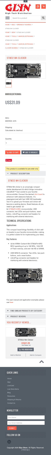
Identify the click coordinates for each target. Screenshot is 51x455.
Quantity (8, 138)
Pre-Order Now (27, 349)
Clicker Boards (11, 48)
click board (38, 194)
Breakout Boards (24, 24)
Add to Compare (35, 355)
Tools (14, 36)
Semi (13, 32)
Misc (13, 24)
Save (9, 160)
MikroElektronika (25, 36)
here (11, 302)
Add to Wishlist (15, 355)
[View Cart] (43, 6)
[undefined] (23, 78)
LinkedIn (9, 442)
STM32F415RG (15, 209)
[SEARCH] (43, 18)
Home (7, 24)
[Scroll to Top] (42, 362)
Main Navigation (7, 18)
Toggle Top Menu (25, 1)
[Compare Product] (38, 6)
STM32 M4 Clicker (25, 339)
